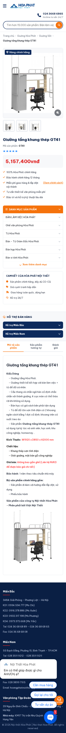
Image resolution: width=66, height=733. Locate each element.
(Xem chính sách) (53, 182)
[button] (33, 325)
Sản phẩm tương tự (36, 346)
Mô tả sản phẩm (13, 346)
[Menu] (5, 6)
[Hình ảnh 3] (35, 126)
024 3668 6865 (53, 13)
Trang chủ (8, 36)
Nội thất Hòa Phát (46, 500)
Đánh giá (55, 346)
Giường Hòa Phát (26, 36)
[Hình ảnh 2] (22, 126)
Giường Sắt (45, 36)
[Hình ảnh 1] (9, 126)
